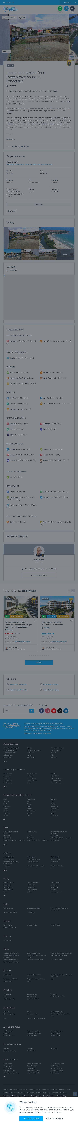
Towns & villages (62, 1096)
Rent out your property (49, 1096)
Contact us (6, 1096)
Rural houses (25, 1096)
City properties (16, 1096)
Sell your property (36, 1096)
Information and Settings (54, 1119)
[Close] (75, 1094)
